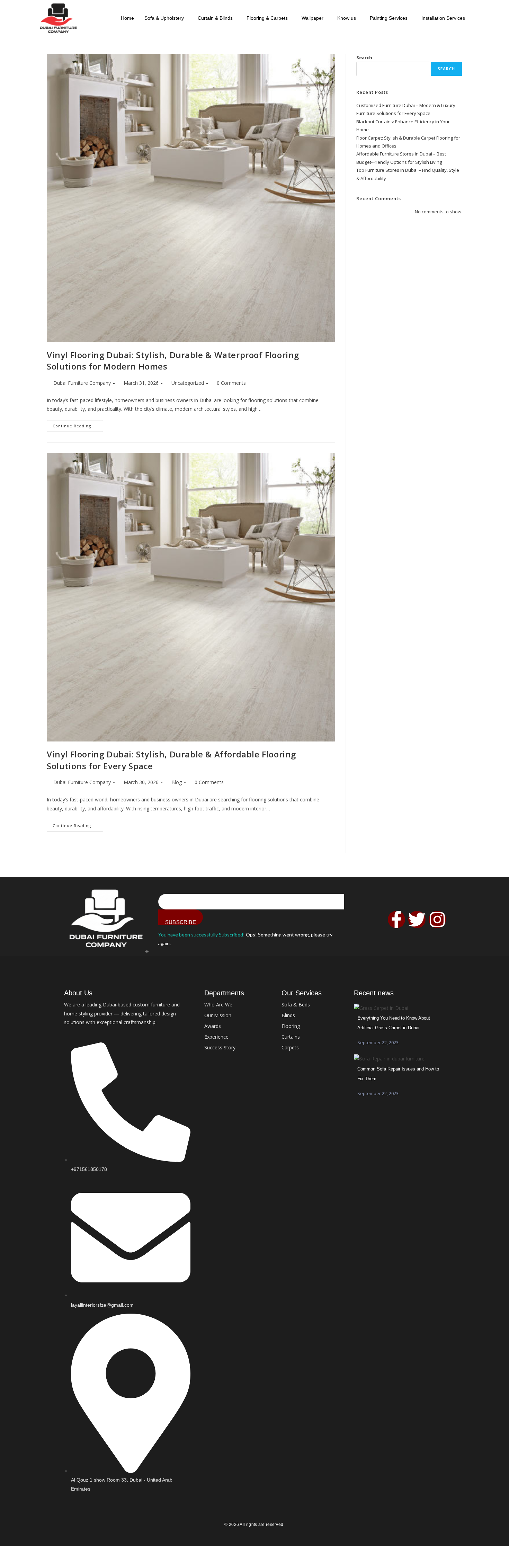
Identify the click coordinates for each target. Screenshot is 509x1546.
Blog (176, 782)
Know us (346, 18)
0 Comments (231, 383)
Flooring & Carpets (267, 18)
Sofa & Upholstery (164, 18)
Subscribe (180, 922)
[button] (166, 18)
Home (127, 18)
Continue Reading (78, 424)
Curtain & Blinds (215, 18)
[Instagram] (437, 919)
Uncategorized (187, 383)
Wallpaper (312, 18)
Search (364, 57)
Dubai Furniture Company (82, 383)
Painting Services (389, 18)
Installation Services (443, 18)
